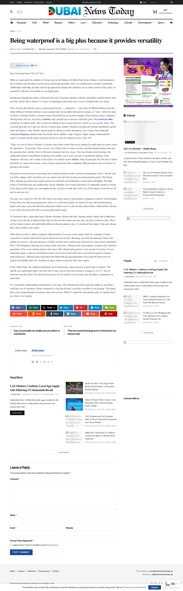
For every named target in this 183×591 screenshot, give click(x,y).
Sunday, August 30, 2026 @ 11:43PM (39, 394)
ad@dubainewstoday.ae (162, 574)
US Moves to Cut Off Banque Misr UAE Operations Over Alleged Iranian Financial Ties (157, 315)
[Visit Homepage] (91, 12)
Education (97, 23)
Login (144, 2)
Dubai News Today (47, 583)
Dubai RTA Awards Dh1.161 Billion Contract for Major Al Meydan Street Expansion (100, 435)
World (45, 23)
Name (13, 515)
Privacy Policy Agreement (22, 540)
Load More (63, 452)
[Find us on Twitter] (159, 583)
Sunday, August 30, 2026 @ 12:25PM (101, 426)
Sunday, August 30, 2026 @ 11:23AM (101, 442)
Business (58, 23)
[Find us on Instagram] (155, 583)
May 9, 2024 (149, 199)
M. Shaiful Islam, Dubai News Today (139, 153)
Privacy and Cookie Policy (134, 587)
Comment (15, 479)
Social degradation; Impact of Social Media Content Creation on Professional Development (158, 191)
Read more (18, 413)
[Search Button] (171, 2)
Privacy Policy (52, 545)
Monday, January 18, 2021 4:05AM (52, 49)
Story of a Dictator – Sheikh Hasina (140, 148)
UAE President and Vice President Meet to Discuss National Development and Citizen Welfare (101, 419)
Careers (19, 2)
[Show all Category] (171, 261)
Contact (48, 2)
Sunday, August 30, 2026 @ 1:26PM (101, 409)
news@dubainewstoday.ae (161, 571)
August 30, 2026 (145, 277)
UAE (34, 23)
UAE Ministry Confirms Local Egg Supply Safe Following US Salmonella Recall (35, 388)
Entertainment (145, 23)
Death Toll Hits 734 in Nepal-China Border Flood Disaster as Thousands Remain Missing (99, 386)
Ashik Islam (29, 49)
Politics (71, 23)
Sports (161, 23)
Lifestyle (128, 23)
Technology (113, 23)
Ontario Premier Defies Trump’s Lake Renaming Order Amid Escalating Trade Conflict (100, 402)
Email (13, 527)
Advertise (27, 2)
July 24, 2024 (162, 153)
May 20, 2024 (150, 182)
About (12, 2)
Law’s (83, 23)
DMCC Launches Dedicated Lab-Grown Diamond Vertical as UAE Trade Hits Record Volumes (156, 299)
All (155, 261)
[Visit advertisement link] (148, 82)
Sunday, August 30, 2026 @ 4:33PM (101, 393)
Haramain (21, 23)
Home (12, 31)
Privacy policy (38, 2)
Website (69, 528)
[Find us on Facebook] (152, 583)
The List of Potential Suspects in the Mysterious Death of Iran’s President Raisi (157, 175)
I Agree (154, 587)
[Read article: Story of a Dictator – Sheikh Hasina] (148, 132)
